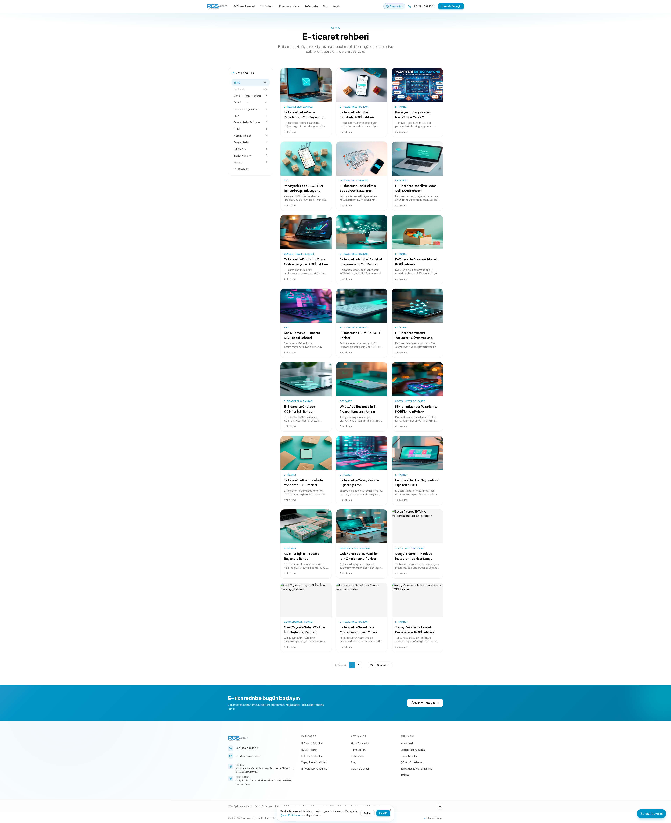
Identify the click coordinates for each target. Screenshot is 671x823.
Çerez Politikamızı (291, 815)
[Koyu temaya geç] (440, 806)
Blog (325, 6)
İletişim (337, 6)
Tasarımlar (396, 6)
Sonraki (381, 665)
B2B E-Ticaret (309, 749)
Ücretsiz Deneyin (451, 6)
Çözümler (265, 6)
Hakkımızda (407, 743)
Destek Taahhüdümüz (413, 749)
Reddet (368, 813)
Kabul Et (383, 813)
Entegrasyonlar (288, 6)
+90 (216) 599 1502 (423, 6)
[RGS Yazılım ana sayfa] (217, 6)
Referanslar (311, 6)
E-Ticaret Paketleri (244, 6)
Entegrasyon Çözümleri (314, 768)
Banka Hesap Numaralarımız (416, 768)
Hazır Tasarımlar (360, 743)
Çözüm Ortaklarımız (412, 762)
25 (371, 665)
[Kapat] (390, 810)
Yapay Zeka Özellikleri (313, 762)
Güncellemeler (409, 755)
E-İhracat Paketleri (312, 755)
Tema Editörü (358, 749)
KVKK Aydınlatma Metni (239, 806)
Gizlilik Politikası (263, 806)
